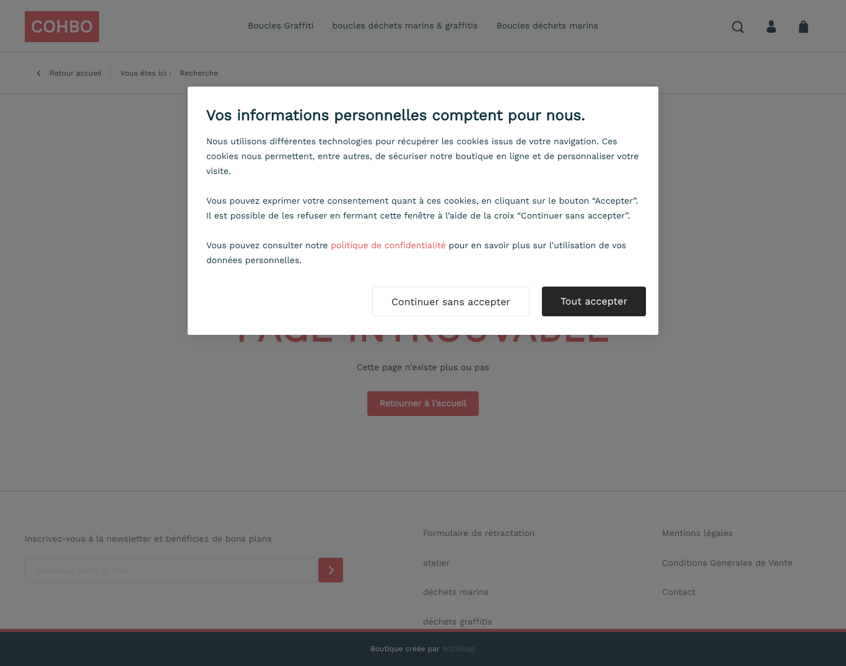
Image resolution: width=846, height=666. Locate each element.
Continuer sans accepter (450, 302)
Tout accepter (593, 301)
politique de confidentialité (388, 246)
